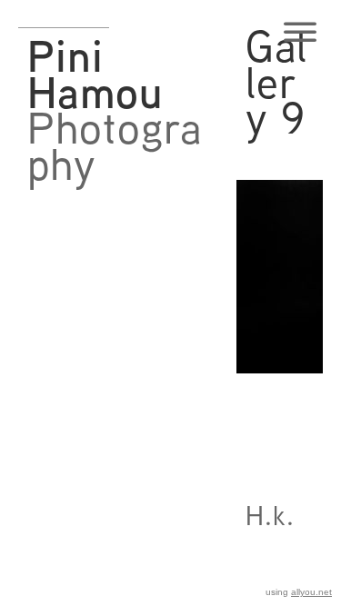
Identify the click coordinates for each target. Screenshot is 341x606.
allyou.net (311, 592)
